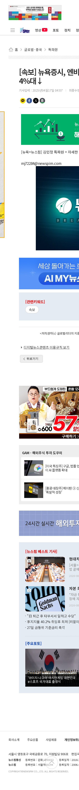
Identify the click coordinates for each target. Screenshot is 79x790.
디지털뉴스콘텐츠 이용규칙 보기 (47, 347)
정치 (67, 30)
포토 (56, 30)
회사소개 (13, 739)
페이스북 (29, 100)
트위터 (36, 100)
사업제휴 (51, 739)
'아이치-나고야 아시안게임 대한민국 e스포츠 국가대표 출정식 (52, 679)
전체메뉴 (12, 30)
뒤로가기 (32, 358)
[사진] (45, 568)
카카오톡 (22, 100)
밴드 (42, 100)
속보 (32, 309)
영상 (38, 30)
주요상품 (32, 739)
